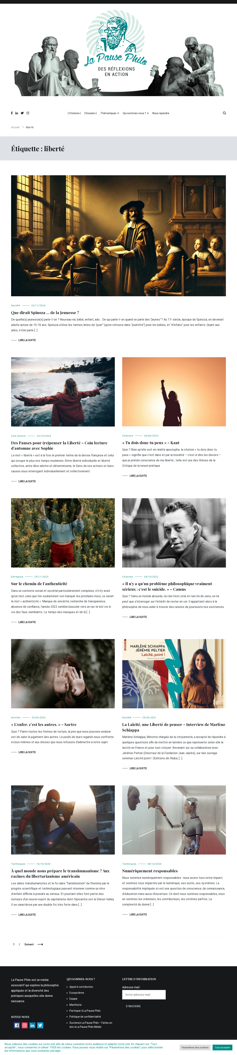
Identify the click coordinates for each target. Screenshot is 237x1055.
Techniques (18, 864)
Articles (16, 717)
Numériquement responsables (150, 870)
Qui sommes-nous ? (134, 113)
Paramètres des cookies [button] (195, 1047)
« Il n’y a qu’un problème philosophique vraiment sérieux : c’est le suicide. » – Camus (167, 586)
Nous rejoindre (160, 113)
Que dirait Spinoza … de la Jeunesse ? (45, 312)
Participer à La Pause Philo (85, 1010)
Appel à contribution (81, 986)
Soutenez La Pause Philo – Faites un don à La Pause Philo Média (90, 1024)
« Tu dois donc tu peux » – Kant (151, 442)
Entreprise (17, 576)
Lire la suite (27, 340)
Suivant (29, 944)
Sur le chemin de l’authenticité (39, 583)
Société (15, 305)
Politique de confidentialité (85, 1016)
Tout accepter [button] (222, 1047)
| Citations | (74, 113)
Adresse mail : (131, 987)
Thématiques (108, 113)
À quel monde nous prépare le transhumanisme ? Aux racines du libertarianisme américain (60, 873)
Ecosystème (76, 992)
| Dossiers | (90, 113)
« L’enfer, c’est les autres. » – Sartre (43, 724)
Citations (127, 435)
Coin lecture (18, 436)
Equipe (73, 998)
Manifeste (75, 1004)
